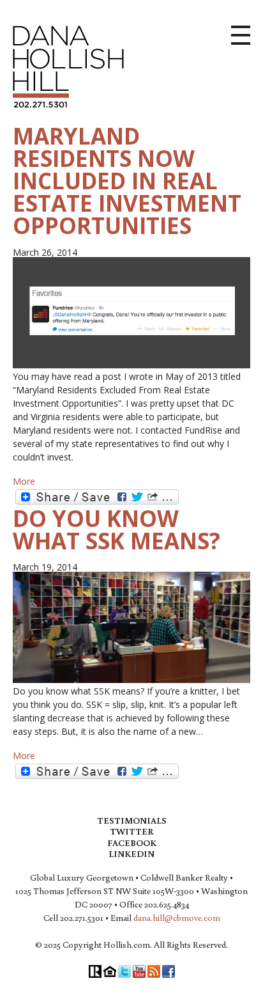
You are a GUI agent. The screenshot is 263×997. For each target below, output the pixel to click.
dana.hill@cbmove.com (176, 917)
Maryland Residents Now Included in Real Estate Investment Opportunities (127, 180)
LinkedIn (131, 853)
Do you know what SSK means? (116, 529)
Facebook (131, 842)
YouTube (139, 971)
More (24, 481)
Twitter (131, 831)
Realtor (95, 971)
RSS (153, 971)
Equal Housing (109, 971)
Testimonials (132, 820)
